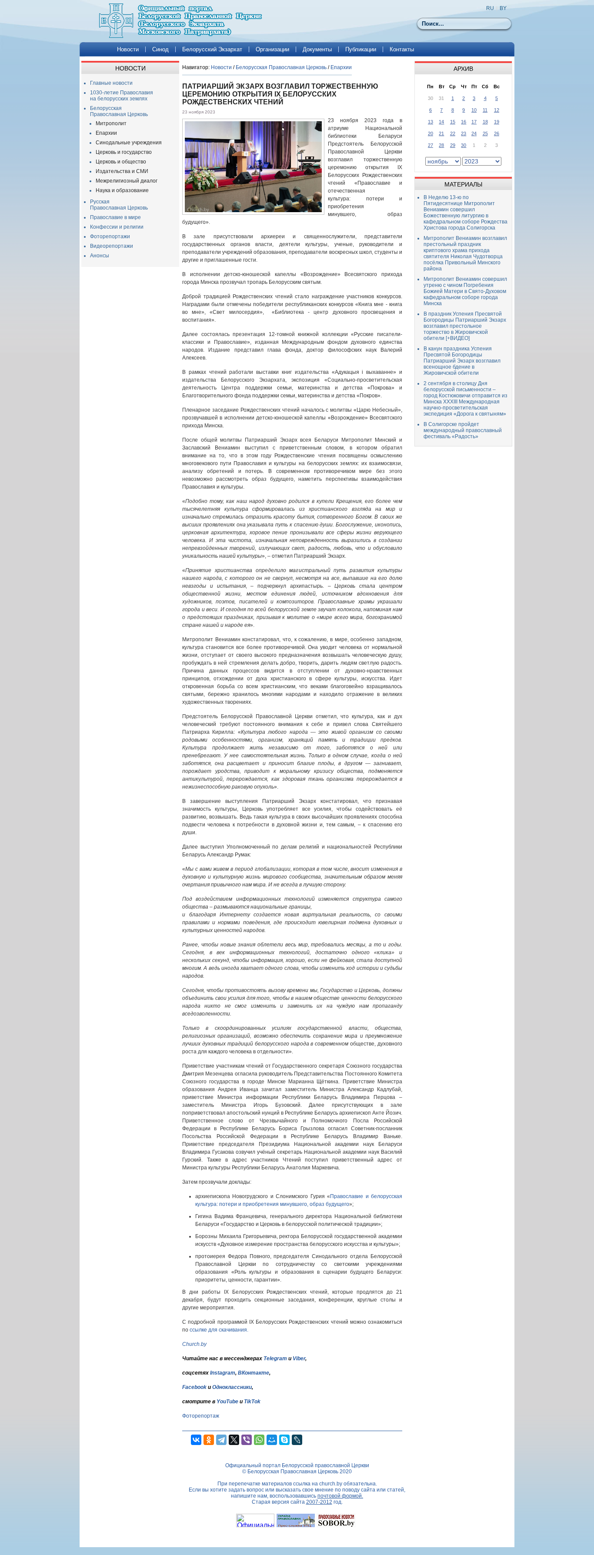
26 (496, 133)
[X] (234, 1440)
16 (463, 121)
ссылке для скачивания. (219, 1330)
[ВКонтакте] (196, 1440)
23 (463, 133)
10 (474, 110)
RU (490, 8)
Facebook (194, 1387)
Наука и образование (122, 190)
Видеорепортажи (111, 246)
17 (474, 121)
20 (430, 133)
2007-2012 (319, 1502)
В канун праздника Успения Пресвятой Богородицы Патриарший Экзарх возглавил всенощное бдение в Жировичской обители (462, 361)
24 (474, 133)
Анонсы (99, 256)
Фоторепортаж (200, 1416)
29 (452, 145)
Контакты (402, 49)
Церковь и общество (121, 162)
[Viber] (246, 1440)
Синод (160, 49)
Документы (317, 49)
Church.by (194, 1344)
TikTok (252, 1402)
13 (430, 121)
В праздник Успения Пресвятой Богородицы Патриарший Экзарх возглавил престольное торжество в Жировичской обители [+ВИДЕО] (465, 326)
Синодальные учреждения (129, 143)
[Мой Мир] (272, 1440)
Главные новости (111, 83)
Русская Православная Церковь (119, 205)
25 (485, 133)
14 (441, 121)
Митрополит (111, 123)
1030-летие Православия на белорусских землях (121, 96)
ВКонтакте (253, 1373)
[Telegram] (221, 1440)
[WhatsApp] (259, 1440)
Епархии (106, 133)
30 (463, 145)
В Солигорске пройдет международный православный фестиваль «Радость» (463, 430)
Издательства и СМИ (122, 171)
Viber (299, 1358)
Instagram (222, 1373)
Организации (272, 49)
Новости (128, 49)
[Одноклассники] (209, 1440)
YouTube (228, 1402)
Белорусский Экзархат (212, 49)
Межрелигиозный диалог (126, 181)
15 (452, 121)
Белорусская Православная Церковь (119, 111)
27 (430, 145)
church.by (330, 1484)
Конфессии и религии (116, 227)
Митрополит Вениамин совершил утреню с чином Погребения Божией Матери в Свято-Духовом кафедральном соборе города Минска (465, 291)
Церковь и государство (124, 152)
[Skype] (284, 1440)
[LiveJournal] (297, 1440)
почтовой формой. (340, 1496)
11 (485, 110)
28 (441, 145)
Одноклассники (232, 1387)
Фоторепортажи (110, 236)
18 (485, 121)
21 (441, 133)
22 (452, 133)
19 (496, 121)
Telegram (275, 1358)
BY (503, 8)
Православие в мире (115, 217)
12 (496, 110)
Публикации (360, 49)
